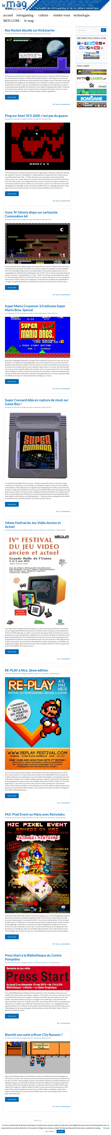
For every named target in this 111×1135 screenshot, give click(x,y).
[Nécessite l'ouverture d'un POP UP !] (91, 55)
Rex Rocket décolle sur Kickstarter (30, 30)
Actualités (30, 33)
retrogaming (25, 15)
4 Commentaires (64, 511)
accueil (8, 15)
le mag (29, 21)
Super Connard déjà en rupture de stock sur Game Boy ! (36, 402)
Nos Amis (36, 530)
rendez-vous (61, 15)
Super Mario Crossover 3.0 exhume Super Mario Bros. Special (35, 308)
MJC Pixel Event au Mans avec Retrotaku (35, 814)
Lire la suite (12, 97)
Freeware (36, 313)
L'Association (37, 962)
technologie (82, 15)
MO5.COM (11, 21)
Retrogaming (37, 33)
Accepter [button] (61, 1131)
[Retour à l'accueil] (55, 6)
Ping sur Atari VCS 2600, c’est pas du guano (36, 116)
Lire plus (37, 1120)
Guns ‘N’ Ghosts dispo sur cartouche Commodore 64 (31, 214)
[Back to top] (106, 1130)
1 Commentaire (65, 659)
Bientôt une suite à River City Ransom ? (34, 1035)
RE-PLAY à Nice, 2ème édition (26, 670)
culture (43, 15)
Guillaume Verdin (12, 33)
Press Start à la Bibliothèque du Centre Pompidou (33, 957)
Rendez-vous (43, 530)
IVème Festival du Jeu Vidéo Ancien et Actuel (33, 525)
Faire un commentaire (62, 104)
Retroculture (52, 530)
